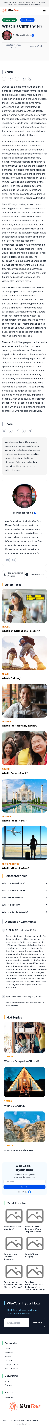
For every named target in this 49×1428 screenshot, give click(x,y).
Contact (8, 1385)
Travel (6, 626)
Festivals (9, 1352)
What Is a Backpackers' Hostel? (21, 1061)
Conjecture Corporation (28, 1420)
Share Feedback (38, 574)
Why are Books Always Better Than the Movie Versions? (13, 1284)
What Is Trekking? (12, 678)
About (7, 1381)
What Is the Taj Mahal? (14, 820)
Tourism (6, 721)
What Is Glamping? (14, 1105)
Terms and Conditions (22, 1424)
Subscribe (24, 1187)
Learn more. (37, 4)
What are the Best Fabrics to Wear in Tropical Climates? (33, 1229)
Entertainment (11, 1368)
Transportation (11, 864)
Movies (8, 1356)
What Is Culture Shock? (15, 773)
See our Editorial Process (15, 574)
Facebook (9, 1397)
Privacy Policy (7, 1424)
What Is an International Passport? (21, 630)
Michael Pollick (23, 35)
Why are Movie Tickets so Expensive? (10, 1256)
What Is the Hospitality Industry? (20, 725)
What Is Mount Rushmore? (18, 1150)
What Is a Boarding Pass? (15, 868)
